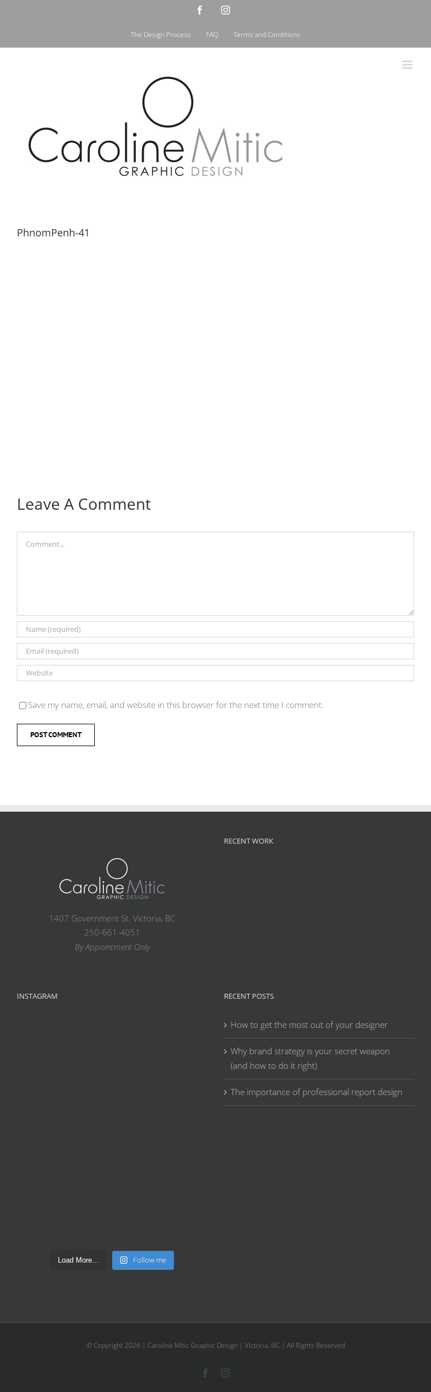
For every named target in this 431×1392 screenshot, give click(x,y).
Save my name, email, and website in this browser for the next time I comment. (176, 704)
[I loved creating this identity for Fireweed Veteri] (160, 1051)
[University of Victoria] (277, 875)
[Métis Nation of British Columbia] (312, 875)
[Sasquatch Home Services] (348, 875)
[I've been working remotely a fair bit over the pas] (64, 1105)
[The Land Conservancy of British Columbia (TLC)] (277, 906)
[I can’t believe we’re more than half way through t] (160, 1105)
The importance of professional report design (316, 1091)
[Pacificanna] (384, 877)
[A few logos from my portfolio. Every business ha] (64, 1051)
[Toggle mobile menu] (408, 65)
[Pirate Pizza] (241, 906)
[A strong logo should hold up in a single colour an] (64, 1160)
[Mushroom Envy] (312, 905)
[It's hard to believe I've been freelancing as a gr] (160, 1160)
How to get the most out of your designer (309, 1024)
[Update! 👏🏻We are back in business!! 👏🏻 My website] (64, 1215)
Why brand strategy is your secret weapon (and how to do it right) (310, 1058)
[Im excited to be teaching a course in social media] (160, 1215)
